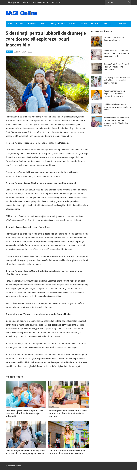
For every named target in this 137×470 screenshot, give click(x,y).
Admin (17, 52)
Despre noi (14, 2)
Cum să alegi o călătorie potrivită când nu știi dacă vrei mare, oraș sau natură (25, 452)
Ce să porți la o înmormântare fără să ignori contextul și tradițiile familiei (117, 80)
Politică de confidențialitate (36, 2)
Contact (57, 2)
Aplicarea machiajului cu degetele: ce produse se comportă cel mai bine (114, 94)
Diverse (72, 24)
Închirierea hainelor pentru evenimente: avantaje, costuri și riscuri (117, 107)
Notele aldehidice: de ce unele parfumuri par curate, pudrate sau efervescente (117, 53)
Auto (10, 24)
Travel (42, 24)
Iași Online (16, 466)
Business (31, 24)
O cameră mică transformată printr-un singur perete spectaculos (116, 67)
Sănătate (108, 24)
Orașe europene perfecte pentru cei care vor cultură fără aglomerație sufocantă (24, 413)
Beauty (19, 24)
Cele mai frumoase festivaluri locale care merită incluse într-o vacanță (66, 452)
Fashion (83, 24)
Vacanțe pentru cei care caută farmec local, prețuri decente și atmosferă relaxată (67, 413)
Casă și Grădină (57, 24)
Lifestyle (95, 24)
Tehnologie (122, 24)
